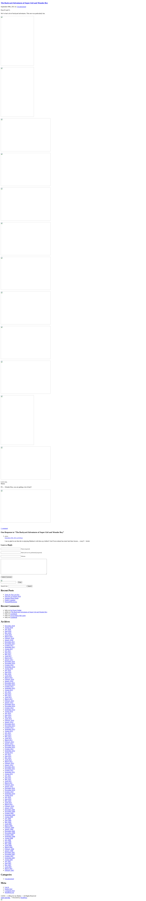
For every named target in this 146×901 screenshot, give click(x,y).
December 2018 (10, 626)
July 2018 (8, 629)
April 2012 (8, 760)
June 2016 (8, 672)
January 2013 (9, 743)
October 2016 (9, 665)
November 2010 (10, 790)
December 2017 (10, 642)
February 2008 (9, 849)
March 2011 (8, 783)
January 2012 (9, 765)
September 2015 (10, 688)
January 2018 (9, 640)
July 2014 (8, 713)
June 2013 (8, 735)
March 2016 (8, 677)
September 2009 (10, 815)
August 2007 (9, 860)
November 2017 (10, 644)
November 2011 (10, 768)
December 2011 (10, 767)
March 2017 (8, 658)
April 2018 (8, 635)
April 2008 (8, 845)
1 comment (4, 528)
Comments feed (10, 891)
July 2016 (8, 670)
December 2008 (10, 831)
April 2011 (8, 781)
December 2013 (10, 724)
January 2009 (9, 829)
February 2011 (9, 785)
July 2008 (8, 840)
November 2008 (10, 833)
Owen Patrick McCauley (18, 615)
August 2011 (9, 774)
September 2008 (10, 836)
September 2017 (10, 647)
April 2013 (8, 738)
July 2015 (8, 692)
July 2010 (8, 797)
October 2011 (9, 770)
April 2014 (8, 718)
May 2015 (8, 695)
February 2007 (9, 870)
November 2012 (10, 747)
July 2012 (8, 754)
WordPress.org (9, 892)
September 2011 (10, 772)
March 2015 (8, 699)
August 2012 (9, 752)
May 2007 (8, 865)
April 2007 (8, 867)
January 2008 (9, 851)
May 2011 (8, 779)
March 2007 (8, 868)
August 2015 (9, 690)
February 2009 (9, 827)
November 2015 (10, 685)
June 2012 (8, 756)
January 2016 (9, 681)
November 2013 (10, 726)
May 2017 (8, 654)
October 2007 (9, 856)
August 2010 (9, 795)
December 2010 (10, 788)
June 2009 (8, 820)
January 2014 (9, 722)
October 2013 (9, 727)
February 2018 (9, 638)
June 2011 (8, 777)
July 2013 (8, 733)
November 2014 (10, 706)
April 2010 (8, 802)
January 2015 (9, 702)
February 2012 (9, 763)
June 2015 (8, 693)
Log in (7, 887)
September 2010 (10, 793)
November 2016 (10, 663)
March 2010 (8, 804)
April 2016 (8, 676)
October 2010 (9, 792)
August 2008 (9, 838)
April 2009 (8, 824)
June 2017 (8, 652)
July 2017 (8, 651)
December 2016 (10, 661)
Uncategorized (21, 7)
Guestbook (13, 614)
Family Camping (10, 600)
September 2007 (10, 858)
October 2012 (9, 749)
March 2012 (8, 761)
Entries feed (8, 889)
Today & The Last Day (12, 595)
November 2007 (10, 854)
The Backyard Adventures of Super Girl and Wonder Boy (24, 3)
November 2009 (10, 811)
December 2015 (10, 683)
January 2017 (9, 660)
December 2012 (10, 745)
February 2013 (9, 742)
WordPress (23, 898)
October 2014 (9, 708)
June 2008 (8, 842)
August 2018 (9, 627)
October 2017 (9, 645)
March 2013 (8, 740)
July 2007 (8, 861)
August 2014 (9, 711)
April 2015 (8, 697)
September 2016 (10, 667)
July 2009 (8, 818)
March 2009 (8, 826)
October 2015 (9, 686)
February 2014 (9, 720)
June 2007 (8, 863)
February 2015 (9, 701)
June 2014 (8, 715)
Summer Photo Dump (11, 598)
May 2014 (8, 717)
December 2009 (10, 810)
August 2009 (9, 817)
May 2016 (8, 674)
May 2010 (8, 801)
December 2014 (10, 704)
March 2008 (8, 847)
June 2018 (8, 631)
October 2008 (9, 835)
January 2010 (9, 808)
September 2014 (10, 710)
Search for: (4, 586)
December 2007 (10, 852)
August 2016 (9, 669)
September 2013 (10, 729)
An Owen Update (15, 610)
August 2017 (9, 649)
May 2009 (8, 822)
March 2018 (8, 636)
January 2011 (9, 786)
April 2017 (8, 656)
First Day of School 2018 (13, 596)
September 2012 (10, 751)
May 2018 (8, 633)
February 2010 (9, 806)
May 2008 (8, 843)
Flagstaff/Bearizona (11, 602)
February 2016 (9, 679)
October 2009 (9, 813)
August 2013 (9, 731)
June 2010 (8, 799)
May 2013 (8, 736)
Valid (5, 898)
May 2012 (8, 758)
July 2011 (8, 776)
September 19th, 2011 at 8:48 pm (14, 538)
